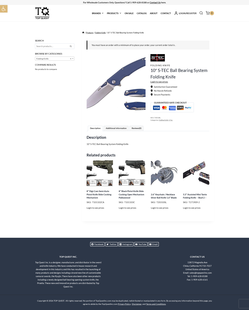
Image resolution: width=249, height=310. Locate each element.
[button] (3, 9)
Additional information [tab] (116, 128)
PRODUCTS (112, 13)
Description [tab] (95, 128)
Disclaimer (137, 304)
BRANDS (96, 13)
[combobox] (54, 59)
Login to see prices (159, 81)
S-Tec (171, 120)
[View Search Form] (201, 13)
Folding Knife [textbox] (53, 58)
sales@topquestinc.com (200, 272)
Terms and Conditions (156, 304)
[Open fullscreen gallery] (143, 110)
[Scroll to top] (242, 297)
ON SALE (129, 13)
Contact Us (155, 2)
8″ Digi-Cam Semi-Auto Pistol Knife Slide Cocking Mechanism (99, 194)
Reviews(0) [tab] (136, 128)
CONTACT (166, 13)
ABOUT (153, 13)
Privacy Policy (124, 304)
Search (71, 46)
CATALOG (142, 13)
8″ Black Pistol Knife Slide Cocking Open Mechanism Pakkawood (131, 194)
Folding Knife (160, 65)
